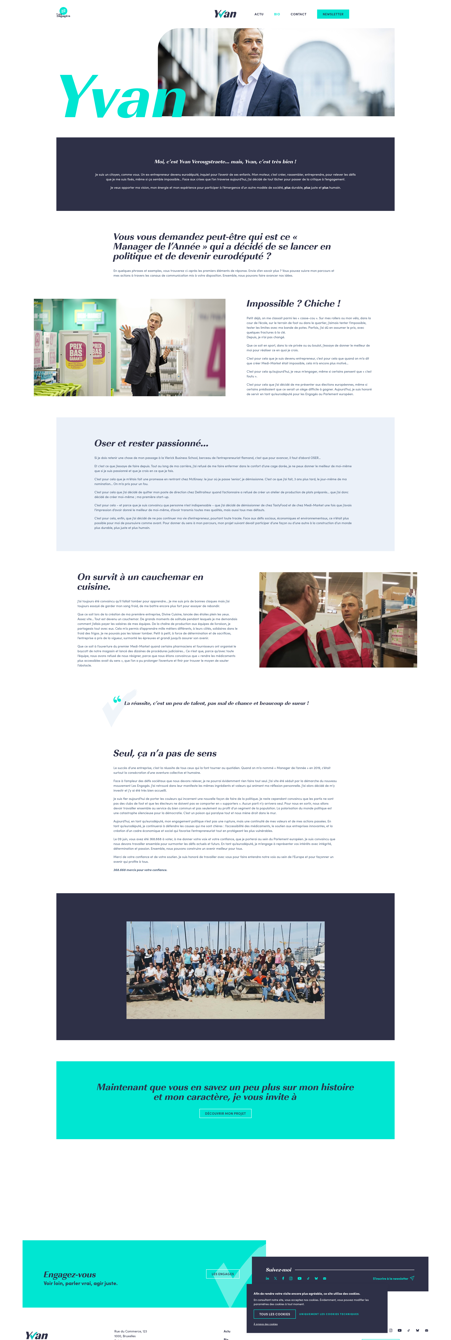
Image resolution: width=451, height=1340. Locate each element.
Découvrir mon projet (225, 1113)
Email (324, 1278)
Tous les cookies (274, 1314)
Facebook (283, 1278)
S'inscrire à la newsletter (390, 1278)
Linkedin (267, 1278)
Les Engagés (63, 12)
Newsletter (333, 14)
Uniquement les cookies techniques (329, 1314)
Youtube (300, 1278)
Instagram (290, 1278)
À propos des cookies (266, 1324)
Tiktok (308, 1278)
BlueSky (316, 1278)
